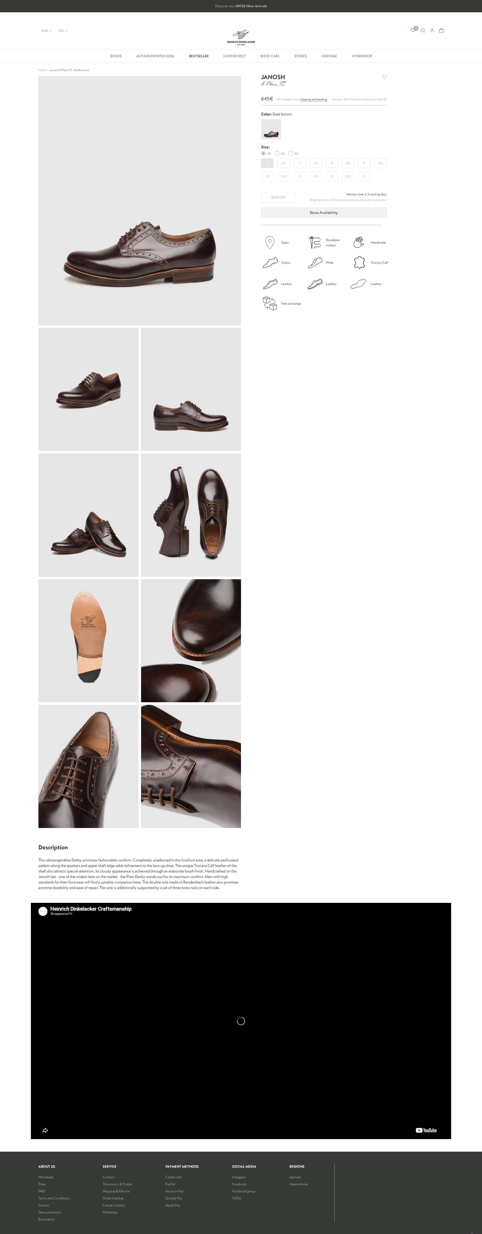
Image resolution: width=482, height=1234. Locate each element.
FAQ (41, 1191)
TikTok (236, 1198)
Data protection (49, 1212)
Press (42, 1184)
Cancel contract (114, 1205)
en (61, 31)
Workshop (362, 58)
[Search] (422, 30)
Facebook (239, 1184)
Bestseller (199, 58)
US (282, 153)
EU (296, 153)
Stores (300, 58)
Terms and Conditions (54, 1198)
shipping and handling (313, 99)
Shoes (116, 58)
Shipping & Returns (116, 1191)
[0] (413, 30)
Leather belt (234, 58)
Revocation (46, 1219)
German (295, 1177)
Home (42, 70)
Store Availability (324, 212)
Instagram (239, 1177)
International (298, 1184)
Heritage (329, 58)
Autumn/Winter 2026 (155, 58)
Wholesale (45, 1177)
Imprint (43, 1205)
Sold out (278, 197)
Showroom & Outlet (117, 1184)
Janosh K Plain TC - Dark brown (69, 70)
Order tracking (113, 1198)
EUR (45, 31)
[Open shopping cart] (441, 30)
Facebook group (244, 1191)
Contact (108, 1177)
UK (269, 153)
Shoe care (270, 58)
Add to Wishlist (384, 77)
